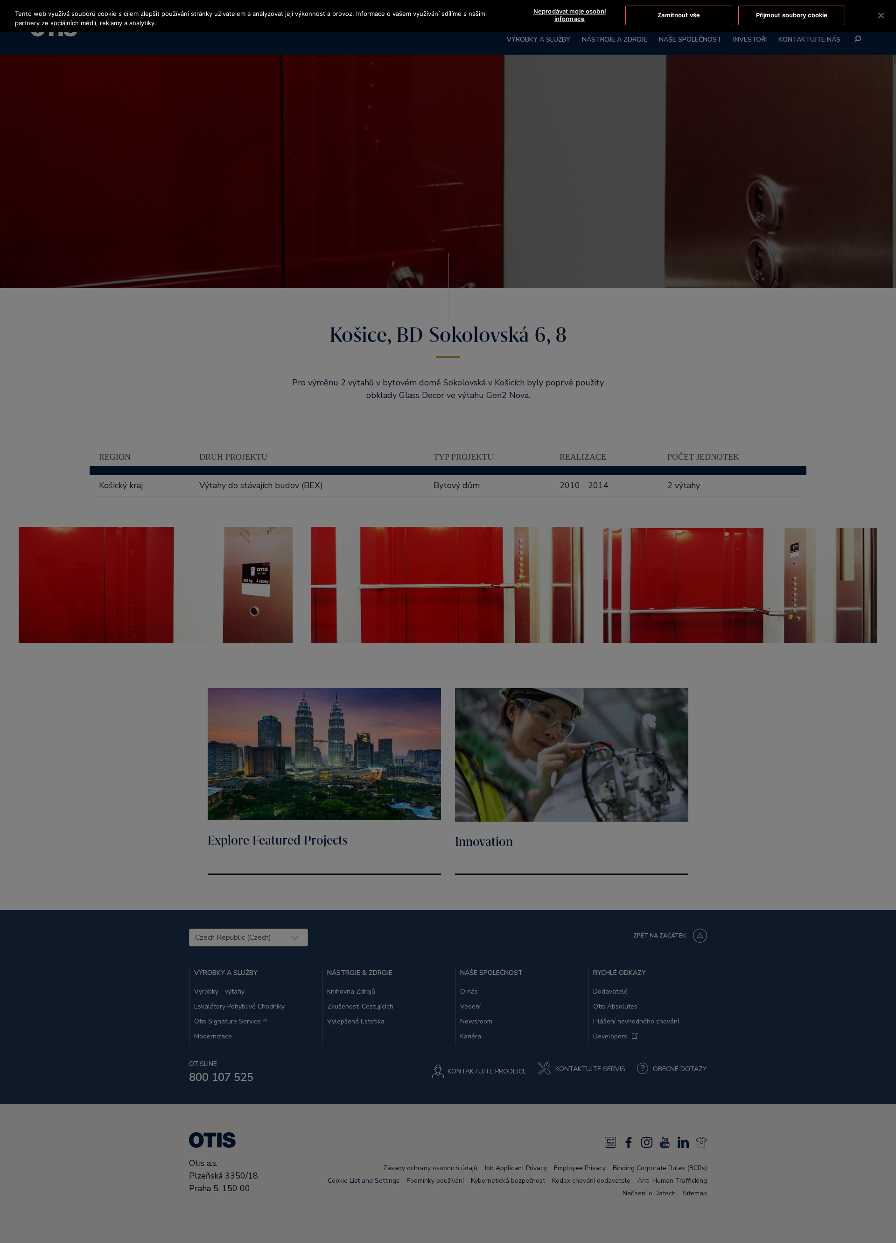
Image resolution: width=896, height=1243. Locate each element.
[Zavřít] (881, 15)
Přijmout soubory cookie (792, 15)
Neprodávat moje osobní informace (569, 14)
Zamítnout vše (679, 15)
